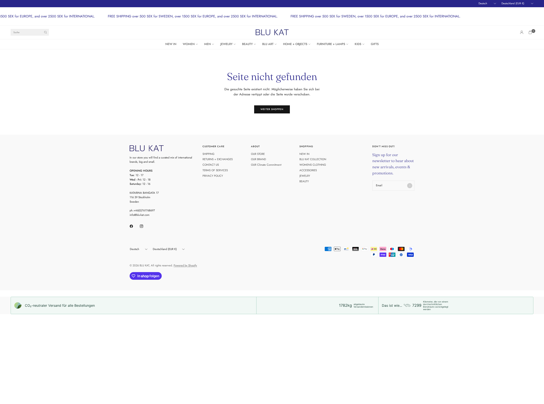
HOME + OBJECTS (295, 44)
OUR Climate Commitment (266, 165)
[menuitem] (172, 44)
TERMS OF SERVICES (215, 170)
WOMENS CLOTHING (312, 165)
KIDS (358, 44)
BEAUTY (247, 44)
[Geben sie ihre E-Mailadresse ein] (409, 185)
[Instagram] (144, 226)
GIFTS (375, 44)
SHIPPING (208, 154)
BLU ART (267, 44)
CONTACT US (211, 165)
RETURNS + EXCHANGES (218, 159)
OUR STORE (258, 154)
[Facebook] (134, 226)
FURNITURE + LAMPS (331, 44)
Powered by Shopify (185, 265)
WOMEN (189, 44)
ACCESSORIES (308, 170)
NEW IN (170, 44)
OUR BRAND (258, 159)
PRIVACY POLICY (213, 176)
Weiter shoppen (272, 109)
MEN (207, 44)
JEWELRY (226, 44)
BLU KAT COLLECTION (312, 159)
